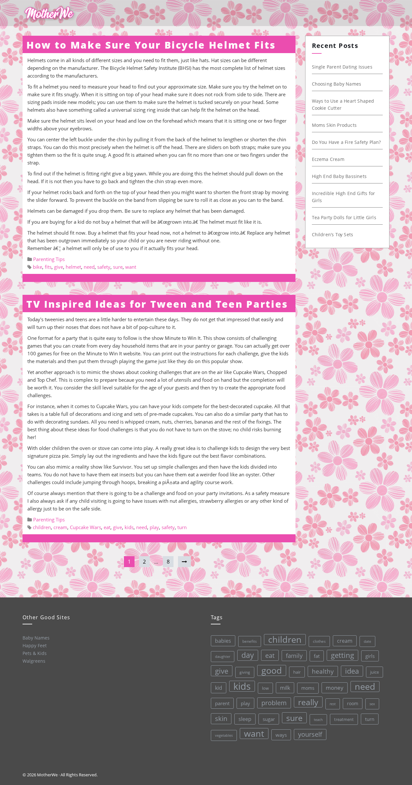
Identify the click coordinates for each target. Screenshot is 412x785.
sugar (269, 719)
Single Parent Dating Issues (342, 67)
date (367, 641)
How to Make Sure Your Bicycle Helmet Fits (151, 44)
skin (221, 718)
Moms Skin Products (334, 125)
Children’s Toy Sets (332, 234)
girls (370, 656)
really (308, 701)
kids (129, 527)
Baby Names (36, 638)
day (247, 655)
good (271, 670)
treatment (344, 719)
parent (222, 703)
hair (297, 672)
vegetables (224, 735)
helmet (73, 267)
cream (60, 527)
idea (352, 671)
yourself (310, 734)
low (265, 688)
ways (281, 735)
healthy (323, 671)
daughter (222, 656)
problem (274, 702)
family (294, 655)
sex (372, 703)
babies (223, 640)
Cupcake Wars (85, 527)
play (154, 527)
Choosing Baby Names (336, 84)
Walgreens (34, 661)
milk (285, 687)
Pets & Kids (35, 653)
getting (342, 655)
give (58, 267)
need (89, 267)
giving (244, 672)
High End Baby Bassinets (339, 176)
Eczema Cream (328, 159)
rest (333, 703)
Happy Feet (35, 645)
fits (48, 267)
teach (318, 719)
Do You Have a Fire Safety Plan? (346, 142)
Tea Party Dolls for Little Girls (344, 217)
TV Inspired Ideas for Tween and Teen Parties (157, 304)
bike (37, 267)
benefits (249, 641)
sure (118, 267)
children (42, 527)
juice (374, 672)
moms (307, 688)
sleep (245, 719)
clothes (319, 641)
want (130, 267)
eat (107, 527)
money (334, 687)
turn (182, 527)
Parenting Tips (49, 259)
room (352, 703)
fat (317, 656)
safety (103, 267)
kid (218, 687)
